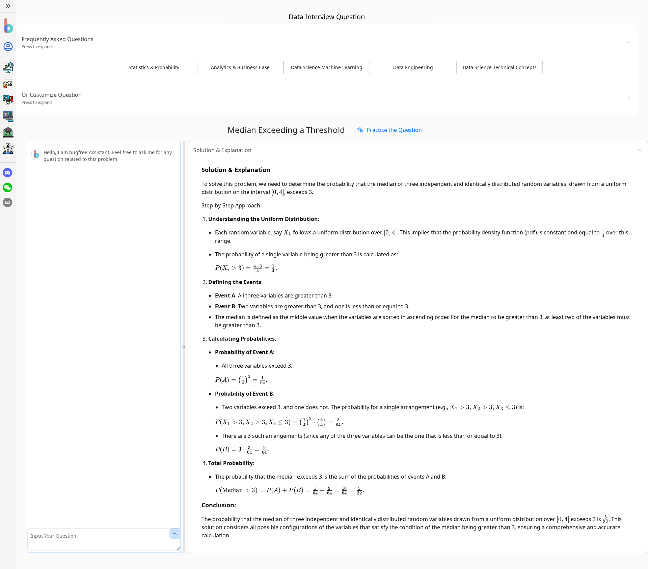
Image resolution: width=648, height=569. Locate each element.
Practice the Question (394, 130)
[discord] (7, 172)
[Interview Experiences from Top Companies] (8, 148)
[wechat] (7, 187)
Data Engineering (413, 67)
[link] (389, 129)
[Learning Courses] (8, 132)
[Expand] (8, 6)
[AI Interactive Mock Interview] (8, 116)
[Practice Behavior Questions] (8, 100)
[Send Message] (174, 533)
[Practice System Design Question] (8, 67)
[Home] (8, 26)
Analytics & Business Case (240, 67)
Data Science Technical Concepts (500, 67)
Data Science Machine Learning (326, 67)
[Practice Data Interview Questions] (8, 84)
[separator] (184, 347)
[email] (7, 202)
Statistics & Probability (154, 67)
